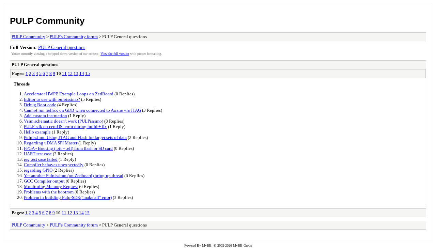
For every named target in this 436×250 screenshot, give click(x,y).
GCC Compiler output (44, 181)
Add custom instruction (45, 115)
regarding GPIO (38, 170)
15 (87, 73)
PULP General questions (61, 47)
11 (64, 73)
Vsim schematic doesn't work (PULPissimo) (63, 121)
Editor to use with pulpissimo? (52, 99)
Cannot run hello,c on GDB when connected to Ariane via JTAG (82, 110)
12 (70, 73)
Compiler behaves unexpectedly (53, 164)
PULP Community (47, 21)
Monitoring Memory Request (51, 186)
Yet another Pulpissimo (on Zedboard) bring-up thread (73, 175)
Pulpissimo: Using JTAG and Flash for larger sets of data (75, 137)
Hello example (37, 132)
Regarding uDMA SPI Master (50, 142)
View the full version (114, 54)
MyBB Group (242, 245)
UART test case (38, 153)
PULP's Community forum (74, 36)
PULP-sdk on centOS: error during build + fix (65, 126)
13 (76, 73)
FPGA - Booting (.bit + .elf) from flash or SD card (68, 148)
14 (81, 73)
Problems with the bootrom (49, 191)
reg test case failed (41, 159)
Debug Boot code (40, 104)
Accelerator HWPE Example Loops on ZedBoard (68, 93)
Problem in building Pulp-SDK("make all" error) (68, 197)
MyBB (207, 245)
